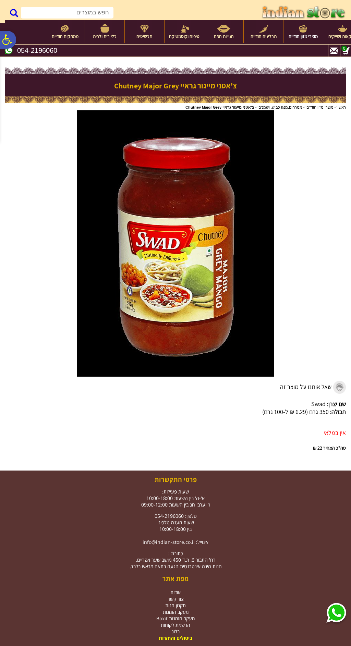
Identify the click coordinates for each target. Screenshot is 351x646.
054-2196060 (37, 50)
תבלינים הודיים (264, 36)
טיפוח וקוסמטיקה (184, 36)
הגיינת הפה (224, 36)
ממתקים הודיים (65, 36)
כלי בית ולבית (105, 36)
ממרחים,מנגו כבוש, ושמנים (280, 107)
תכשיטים (144, 36)
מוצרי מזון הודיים (303, 36)
